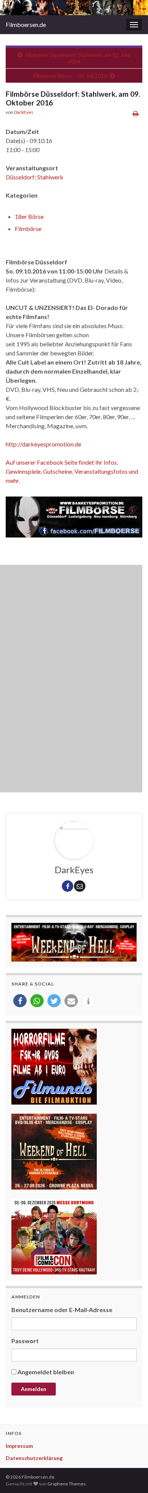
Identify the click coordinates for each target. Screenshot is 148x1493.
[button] (20, 1000)
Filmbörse (28, 228)
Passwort (25, 1340)
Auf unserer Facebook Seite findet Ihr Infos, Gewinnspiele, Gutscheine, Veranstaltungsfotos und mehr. (72, 471)
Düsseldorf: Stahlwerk (34, 177)
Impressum (19, 1446)
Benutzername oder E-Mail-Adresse (61, 1309)
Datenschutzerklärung (34, 1458)
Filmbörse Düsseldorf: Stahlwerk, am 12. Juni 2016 (77, 58)
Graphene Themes (66, 1484)
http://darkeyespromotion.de (43, 444)
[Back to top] (130, 1475)
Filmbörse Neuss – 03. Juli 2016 (70, 75)
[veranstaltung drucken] (136, 113)
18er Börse (29, 216)
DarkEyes (23, 112)
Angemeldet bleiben (45, 1371)
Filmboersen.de (26, 24)
